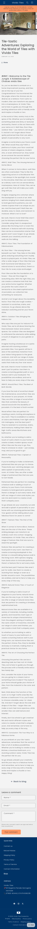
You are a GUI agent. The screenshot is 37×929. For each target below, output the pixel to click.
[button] (4, 2)
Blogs (6, 874)
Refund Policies (9, 851)
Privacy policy (27, 919)
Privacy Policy (9, 860)
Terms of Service (10, 864)
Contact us (8, 846)
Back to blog (20, 781)
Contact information (19, 925)
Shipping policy (26, 922)
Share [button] (6, 62)
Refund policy (16, 919)
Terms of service (13, 922)
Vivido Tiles (17, 916)
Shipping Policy (9, 855)
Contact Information (12, 869)
